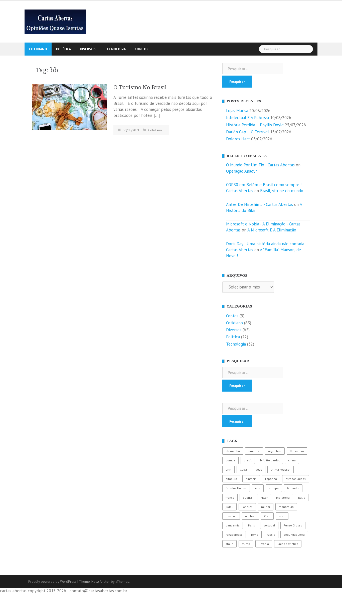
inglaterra (283, 497)
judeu (229, 507)
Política (63, 49)
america (254, 451)
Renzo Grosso (293, 525)
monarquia (286, 507)
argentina (274, 451)
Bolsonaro (297, 451)
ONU (267, 516)
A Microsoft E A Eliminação (271, 230)
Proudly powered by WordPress (52, 581)
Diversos (88, 49)
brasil (248, 460)
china (292, 460)
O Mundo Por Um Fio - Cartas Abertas (260, 165)
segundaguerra (294, 534)
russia (271, 534)
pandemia (233, 525)
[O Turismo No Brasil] (69, 106)
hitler (264, 497)
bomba (230, 460)
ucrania (264, 544)
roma (254, 534)
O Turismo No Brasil (140, 87)
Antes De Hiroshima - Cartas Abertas (259, 204)
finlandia (293, 488)
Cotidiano (38, 49)
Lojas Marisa (237, 110)
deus (258, 469)
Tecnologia (115, 49)
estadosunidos (295, 479)
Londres (247, 507)
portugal (269, 525)
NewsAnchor (100, 581)
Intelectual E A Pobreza (247, 117)
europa (274, 488)
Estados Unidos (236, 488)
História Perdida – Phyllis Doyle (255, 125)
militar (265, 507)
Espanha (271, 479)
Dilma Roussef (280, 469)
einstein (251, 479)
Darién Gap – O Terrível (247, 132)
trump (246, 544)
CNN (228, 469)
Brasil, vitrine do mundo (281, 190)
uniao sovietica (287, 544)
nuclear (250, 516)
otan (282, 516)
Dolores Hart (238, 139)
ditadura (231, 479)
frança (230, 497)
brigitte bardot (270, 460)
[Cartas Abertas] (55, 21)
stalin (229, 544)
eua (257, 488)
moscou (231, 516)
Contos (141, 49)
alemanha (233, 451)
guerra (247, 497)
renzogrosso (234, 534)
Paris (251, 525)
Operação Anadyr (241, 171)
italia (301, 497)
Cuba (243, 469)
